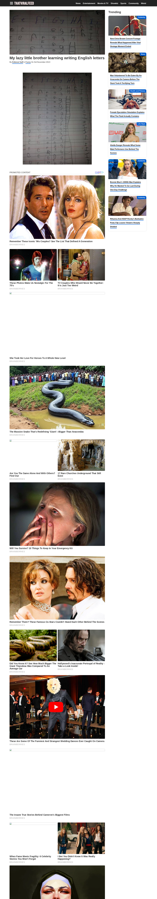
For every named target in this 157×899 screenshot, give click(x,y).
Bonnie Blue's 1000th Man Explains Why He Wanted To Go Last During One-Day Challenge (125, 186)
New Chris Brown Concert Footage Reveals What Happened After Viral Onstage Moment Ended (125, 42)
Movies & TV (102, 3)
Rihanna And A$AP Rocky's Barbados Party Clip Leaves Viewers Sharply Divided (127, 223)
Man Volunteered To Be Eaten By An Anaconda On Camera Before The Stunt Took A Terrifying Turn (126, 79)
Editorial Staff (17, 62)
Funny (28, 62)
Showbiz (114, 3)
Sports (123, 3)
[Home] (24, 3)
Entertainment (89, 3)
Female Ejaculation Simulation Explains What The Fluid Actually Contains (127, 114)
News (78, 3)
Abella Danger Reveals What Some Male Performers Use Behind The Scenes (125, 149)
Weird (143, 3)
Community (134, 3)
